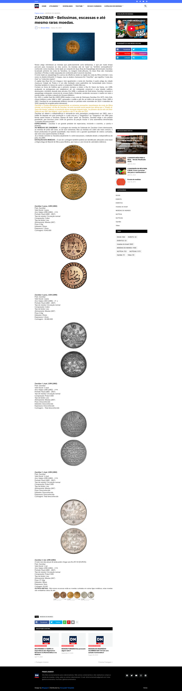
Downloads (68, 6)
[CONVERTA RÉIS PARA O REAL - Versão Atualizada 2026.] (121, 160)
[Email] (73, 622)
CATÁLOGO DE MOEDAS (113, 6)
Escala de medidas (134, 179)
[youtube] (143, 1)
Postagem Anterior (42, 662)
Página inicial (39, 13)
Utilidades (53, 6)
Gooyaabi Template (67, 688)
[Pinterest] (69, 622)
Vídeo (118, 225)
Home (36, 1)
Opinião (118, 222)
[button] (145, 6)
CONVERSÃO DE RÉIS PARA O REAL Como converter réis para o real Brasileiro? (137, 170)
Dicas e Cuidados (94, 6)
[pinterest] (146, 1)
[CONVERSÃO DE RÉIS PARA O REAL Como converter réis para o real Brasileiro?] (121, 171)
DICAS (118, 195)
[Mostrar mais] (77, 622)
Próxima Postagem (104, 662)
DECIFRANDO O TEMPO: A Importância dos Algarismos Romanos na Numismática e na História (46, 651)
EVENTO (119, 199)
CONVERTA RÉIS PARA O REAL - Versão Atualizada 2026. (136, 159)
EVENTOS (119, 203)
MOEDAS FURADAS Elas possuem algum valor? (74, 649)
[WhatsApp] (64, 622)
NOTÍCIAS (119, 218)
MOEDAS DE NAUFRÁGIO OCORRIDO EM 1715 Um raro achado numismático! (98, 650)
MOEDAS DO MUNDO (52, 13)
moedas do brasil (122, 207)
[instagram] (141, 675)
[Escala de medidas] (121, 182)
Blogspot (45, 688)
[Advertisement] (131, 94)
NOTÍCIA (119, 214)
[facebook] (137, 1)
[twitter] (140, 1)
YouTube (79, 6)
